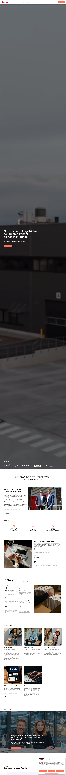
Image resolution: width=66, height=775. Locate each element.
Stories (33, 2)
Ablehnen (51, 770)
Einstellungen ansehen (60, 770)
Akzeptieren (43, 770)
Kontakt (44, 2)
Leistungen (22, 2)
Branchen (28, 2)
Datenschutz (53, 773)
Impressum (56, 773)
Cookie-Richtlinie (48, 773)
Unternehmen (38, 2)
